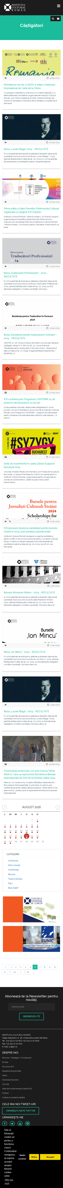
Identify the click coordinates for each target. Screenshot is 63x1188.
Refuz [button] (34, 1157)
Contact (5, 1093)
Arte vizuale (14, 865)
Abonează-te (31, 1016)
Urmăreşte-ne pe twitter (20, 1111)
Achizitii (5, 1084)
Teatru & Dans (15, 879)
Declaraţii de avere (10, 1080)
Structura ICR (8, 1066)
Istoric (4, 1075)
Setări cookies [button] (22, 1157)
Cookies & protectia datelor (13, 1097)
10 (55, 967)
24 (14, 972)
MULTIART (13, 888)
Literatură (13, 860)
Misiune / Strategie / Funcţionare (16, 1058)
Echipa (5, 1062)
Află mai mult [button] (9, 1182)
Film (10, 883)
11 (5, 972)
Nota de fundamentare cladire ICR (17, 1089)
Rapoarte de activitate (11, 1071)
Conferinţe (13, 870)
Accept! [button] (50, 1157)
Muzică (11, 874)
